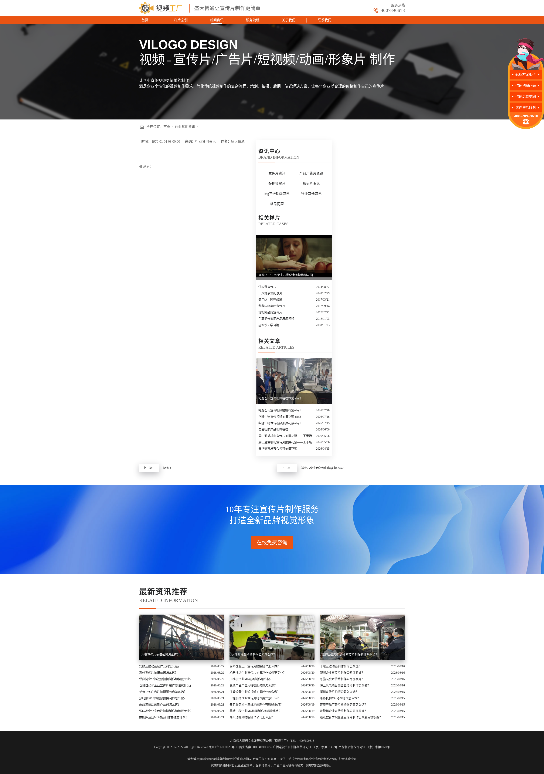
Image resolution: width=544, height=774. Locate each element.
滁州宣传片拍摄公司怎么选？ (158, 672)
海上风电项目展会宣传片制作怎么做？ (345, 685)
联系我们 (324, 20)
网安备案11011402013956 (255, 747)
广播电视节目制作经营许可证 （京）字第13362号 (305, 747)
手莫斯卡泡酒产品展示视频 (276, 318)
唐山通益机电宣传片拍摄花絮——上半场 (285, 442)
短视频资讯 (276, 183)
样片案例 (181, 20)
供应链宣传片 (267, 286)
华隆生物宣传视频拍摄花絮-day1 (279, 423)
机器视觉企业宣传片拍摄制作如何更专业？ (258, 672)
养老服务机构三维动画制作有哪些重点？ (256, 704)
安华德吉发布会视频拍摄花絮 (277, 448)
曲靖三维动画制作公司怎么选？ (160, 704)
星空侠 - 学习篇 (268, 325)
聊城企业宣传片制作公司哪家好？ (342, 672)
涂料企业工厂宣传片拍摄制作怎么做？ (255, 666)
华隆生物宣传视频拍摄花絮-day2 (279, 416)
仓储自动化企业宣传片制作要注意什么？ (166, 685)
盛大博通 (193, 759)
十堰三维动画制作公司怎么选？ (340, 666)
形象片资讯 (311, 183)
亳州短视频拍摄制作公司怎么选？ (252, 717)
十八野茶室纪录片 (270, 293)
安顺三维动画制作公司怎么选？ (160, 666)
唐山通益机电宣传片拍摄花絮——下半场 (285, 435)
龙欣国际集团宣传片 (271, 306)
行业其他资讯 (185, 126)
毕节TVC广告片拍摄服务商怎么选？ (163, 691)
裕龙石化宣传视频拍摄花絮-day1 (279, 410)
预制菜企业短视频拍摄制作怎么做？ (163, 698)
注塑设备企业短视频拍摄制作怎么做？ (255, 691)
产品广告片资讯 (311, 173)
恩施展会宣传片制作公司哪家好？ (342, 679)
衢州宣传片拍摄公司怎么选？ (339, 691)
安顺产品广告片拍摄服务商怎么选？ (253, 685)
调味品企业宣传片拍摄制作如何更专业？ (166, 711)
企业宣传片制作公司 (322, 759)
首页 (145, 20)
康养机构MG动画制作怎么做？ (340, 698)
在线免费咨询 (272, 542)
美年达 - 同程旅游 (270, 299)
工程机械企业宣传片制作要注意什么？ (255, 698)
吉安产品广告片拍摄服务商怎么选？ (343, 704)
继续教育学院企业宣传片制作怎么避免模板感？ (351, 717)
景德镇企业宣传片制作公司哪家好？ (343, 711)
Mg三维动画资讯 (276, 194)
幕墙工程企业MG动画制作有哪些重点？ (256, 711)
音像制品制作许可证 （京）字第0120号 (364, 747)
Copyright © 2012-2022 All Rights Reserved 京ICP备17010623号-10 (196, 747)
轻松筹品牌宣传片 (270, 312)
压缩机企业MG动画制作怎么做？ (251, 679)
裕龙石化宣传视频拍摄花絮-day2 (322, 468)
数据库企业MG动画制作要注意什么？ (163, 717)
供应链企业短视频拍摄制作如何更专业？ (166, 679)
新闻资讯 (217, 20)
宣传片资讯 (276, 173)
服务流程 (252, 20)
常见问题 (277, 204)
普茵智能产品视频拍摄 (273, 429)
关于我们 (288, 20)
